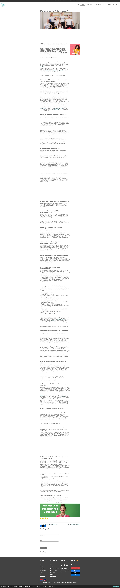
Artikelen (41, 566)
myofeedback (42, 372)
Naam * (41, 531)
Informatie (47, 70)
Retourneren (52, 572)
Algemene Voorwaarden (54, 568)
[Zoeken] (116, 4)
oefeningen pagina (43, 108)
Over (41, 574)
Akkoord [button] (116, 586)
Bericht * (41, 540)
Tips (50, 70)
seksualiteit (59, 319)
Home (41, 564)
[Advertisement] (60, 35)
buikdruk (41, 395)
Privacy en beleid (53, 576)
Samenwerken (52, 566)
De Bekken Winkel (43, 570)
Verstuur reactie (43, 547)
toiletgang (63, 319)
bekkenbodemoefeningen (58, 108)
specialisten (42, 66)
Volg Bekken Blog (43, 576)
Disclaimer (52, 574)
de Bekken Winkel (56, 109)
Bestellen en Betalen (53, 570)
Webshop (55, 70)
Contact (41, 572)
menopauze (53, 320)
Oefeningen (61, 70)
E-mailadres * (42, 535)
